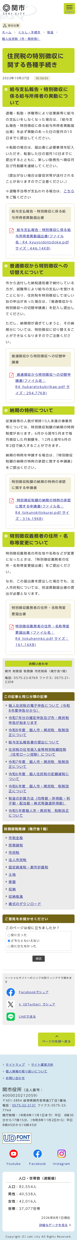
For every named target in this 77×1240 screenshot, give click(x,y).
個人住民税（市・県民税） (21, 38)
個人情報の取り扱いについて (26, 1071)
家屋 (12, 882)
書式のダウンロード (25, 904)
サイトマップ (15, 1064)
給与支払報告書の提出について (34, 742)
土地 (12, 874)
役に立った (19, 935)
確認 (38, 958)
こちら (69, 191)
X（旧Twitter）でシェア (37, 1004)
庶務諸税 (16, 845)
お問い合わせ (15, 1078)
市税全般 (16, 838)
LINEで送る (27, 1016)
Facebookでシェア (34, 992)
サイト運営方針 (42, 1064)
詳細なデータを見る (53, 1225)
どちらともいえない (25, 940)
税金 (50, 32)
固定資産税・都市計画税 (28, 867)
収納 (12, 889)
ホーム (7, 32)
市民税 (14, 852)
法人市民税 (18, 860)
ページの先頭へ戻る (56, 1041)
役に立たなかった (24, 946)
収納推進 (16, 896)
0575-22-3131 (24, 1105)
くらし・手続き (29, 32)
